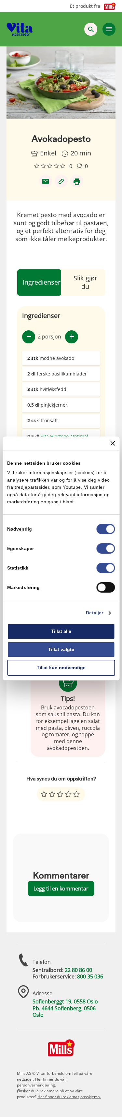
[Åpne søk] (90, 29)
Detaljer (94, 613)
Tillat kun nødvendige (61, 667)
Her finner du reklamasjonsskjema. (69, 1096)
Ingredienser (41, 282)
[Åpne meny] (108, 29)
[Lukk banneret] (112, 443)
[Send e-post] (45, 181)
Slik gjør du (85, 282)
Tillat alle (61, 631)
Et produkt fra (85, 6)
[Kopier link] (61, 181)
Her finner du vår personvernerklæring (41, 1082)
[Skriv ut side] (76, 181)
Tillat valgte (61, 649)
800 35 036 (90, 976)
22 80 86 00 (78, 970)
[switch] (105, 549)
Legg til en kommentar (61, 888)
